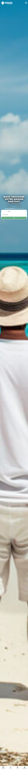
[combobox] (14, 211)
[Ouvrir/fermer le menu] (26, 2)
